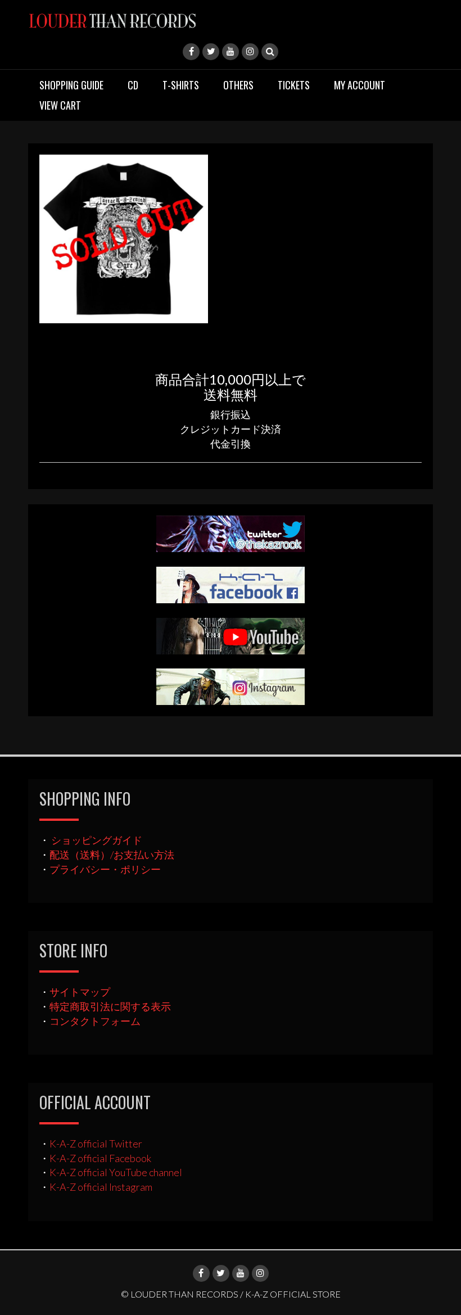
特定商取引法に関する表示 (110, 1006)
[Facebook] (191, 51)
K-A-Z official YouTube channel (115, 1172)
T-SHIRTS (180, 85)
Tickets (294, 85)
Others (238, 85)
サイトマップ (79, 992)
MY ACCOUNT (359, 85)
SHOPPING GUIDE (71, 85)
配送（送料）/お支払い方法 (111, 854)
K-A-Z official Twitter (95, 1143)
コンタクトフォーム (95, 1021)
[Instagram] (250, 51)
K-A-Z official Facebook (100, 1158)
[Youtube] (230, 51)
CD (133, 85)
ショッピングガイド (96, 840)
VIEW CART (60, 105)
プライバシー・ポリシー (105, 869)
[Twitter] (210, 51)
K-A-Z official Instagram (100, 1187)
